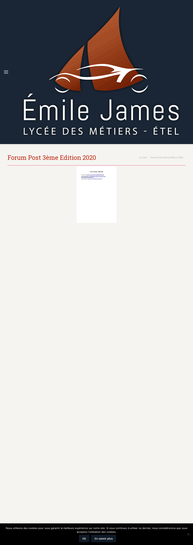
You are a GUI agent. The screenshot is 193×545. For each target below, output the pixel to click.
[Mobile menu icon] (6, 72)
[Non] (188, 534)
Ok (84, 538)
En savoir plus (104, 538)
